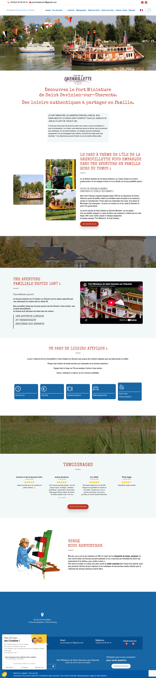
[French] (142, 10)
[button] (89, 224)
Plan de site (33, 673)
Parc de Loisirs (57, 10)
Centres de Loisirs (107, 10)
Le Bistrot (70, 10)
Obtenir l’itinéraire (42, 628)
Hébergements (81, 10)
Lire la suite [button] (29, 497)
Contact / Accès (121, 10)
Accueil (48, 10)
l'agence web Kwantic (98, 676)
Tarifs (44, 396)
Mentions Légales (20, 673)
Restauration (74, 395)
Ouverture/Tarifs (94, 10)
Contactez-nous (121, 666)
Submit (53, 666)
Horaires (20, 395)
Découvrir (132, 10)
